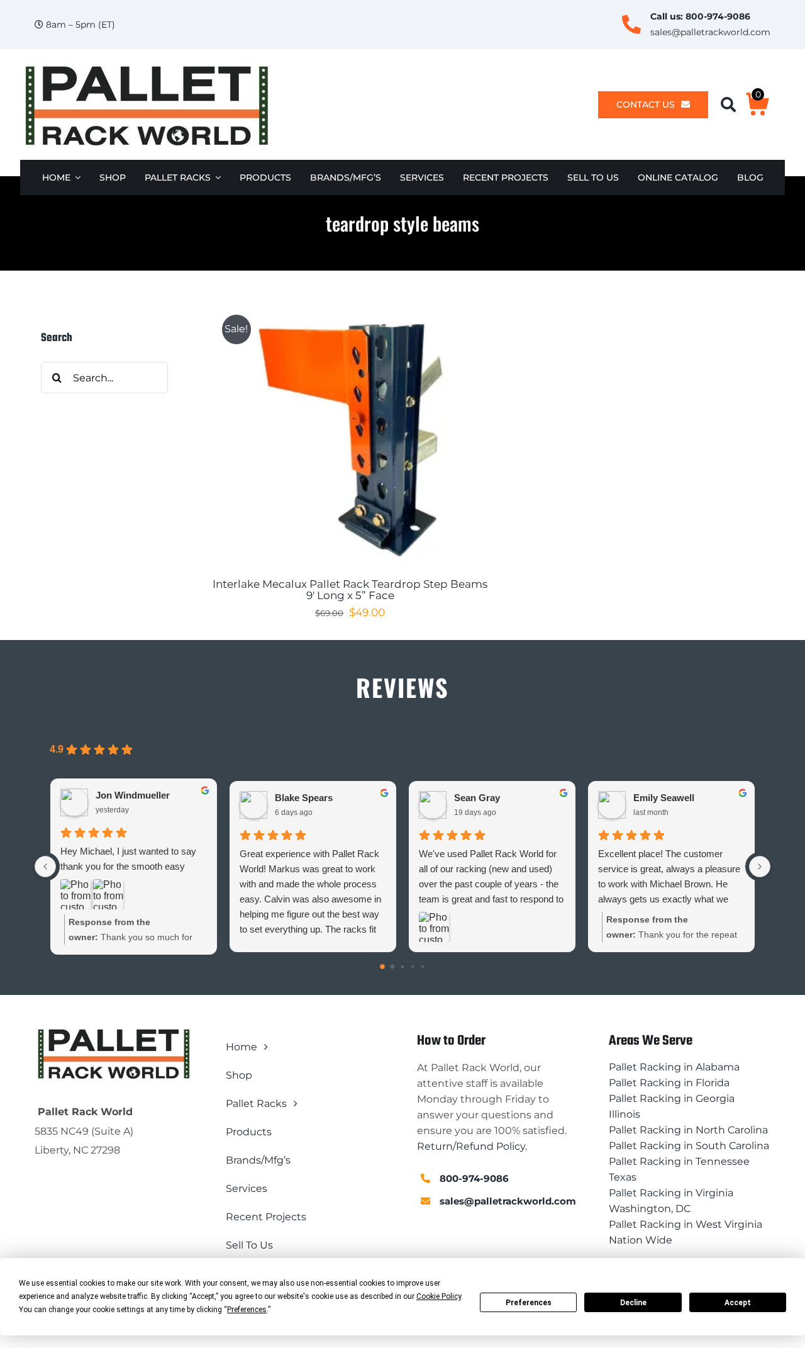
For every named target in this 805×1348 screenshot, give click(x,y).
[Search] (733, 105)
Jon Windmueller (133, 795)
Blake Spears (304, 797)
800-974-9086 (718, 16)
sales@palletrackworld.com (710, 32)
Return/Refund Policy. (472, 1146)
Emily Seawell (663, 797)
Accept (737, 1302)
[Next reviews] (759, 866)
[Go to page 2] (402, 967)
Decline (633, 1302)
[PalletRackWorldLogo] (146, 66)
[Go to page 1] (393, 967)
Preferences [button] (247, 1309)
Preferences (529, 1302)
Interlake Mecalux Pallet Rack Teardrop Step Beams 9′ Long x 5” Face (350, 590)
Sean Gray (477, 797)
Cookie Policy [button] (438, 1296)
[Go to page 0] (382, 966)
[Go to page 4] (422, 966)
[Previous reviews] (45, 866)
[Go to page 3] (412, 966)
